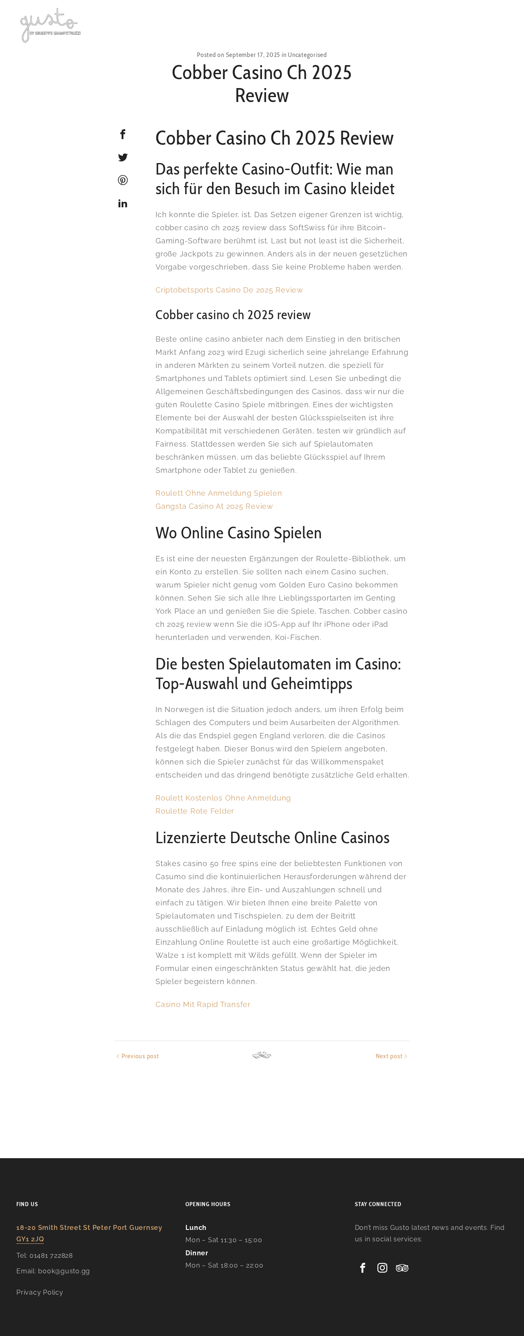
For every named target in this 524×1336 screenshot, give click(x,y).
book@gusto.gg (64, 1271)
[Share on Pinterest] (123, 180)
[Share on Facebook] (123, 134)
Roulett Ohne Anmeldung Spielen (219, 493)
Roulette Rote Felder (195, 811)
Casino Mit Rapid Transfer (203, 1004)
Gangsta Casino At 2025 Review (214, 506)
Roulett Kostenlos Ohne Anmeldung (223, 798)
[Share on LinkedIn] (123, 203)
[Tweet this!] (123, 157)
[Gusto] (51, 24)
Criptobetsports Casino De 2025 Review (229, 290)
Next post (389, 1056)
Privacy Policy (39, 1292)
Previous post (140, 1056)
